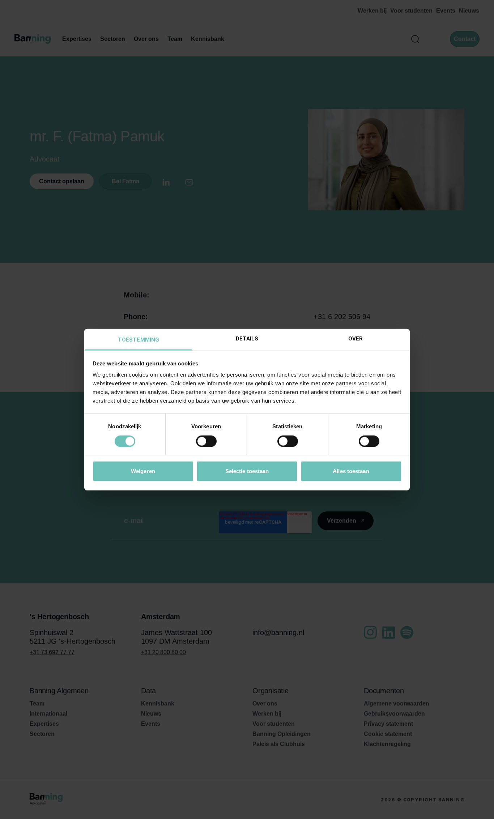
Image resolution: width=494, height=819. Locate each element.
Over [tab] (355, 338)
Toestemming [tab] (138, 339)
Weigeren (143, 471)
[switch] (206, 441)
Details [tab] (247, 338)
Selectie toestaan (247, 471)
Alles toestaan (351, 471)
